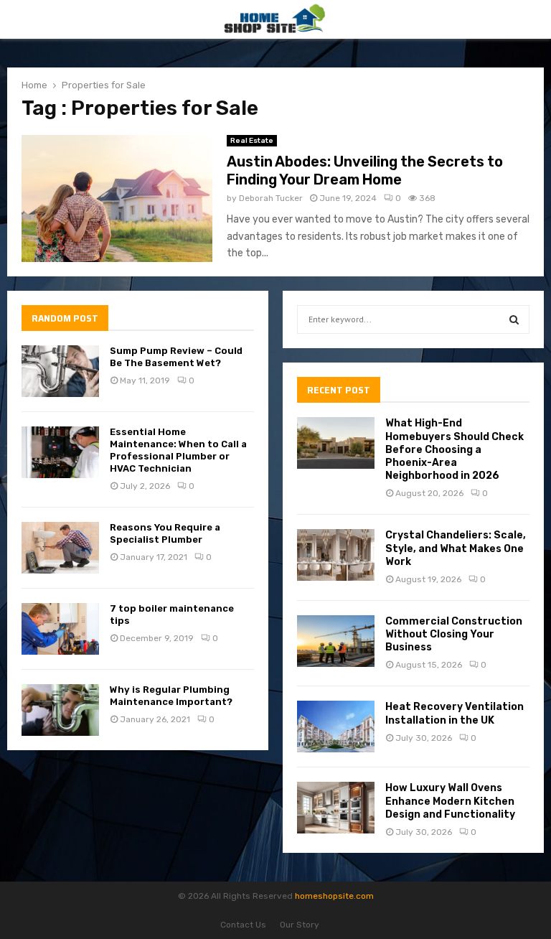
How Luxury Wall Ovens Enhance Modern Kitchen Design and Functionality (450, 801)
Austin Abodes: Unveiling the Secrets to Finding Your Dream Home (365, 170)
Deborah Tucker (271, 198)
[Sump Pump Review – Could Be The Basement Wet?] (60, 371)
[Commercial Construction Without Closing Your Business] (336, 641)
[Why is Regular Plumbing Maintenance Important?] (60, 710)
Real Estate (251, 140)
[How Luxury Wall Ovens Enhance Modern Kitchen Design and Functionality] (336, 807)
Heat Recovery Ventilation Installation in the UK (454, 713)
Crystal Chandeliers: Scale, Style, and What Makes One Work (455, 548)
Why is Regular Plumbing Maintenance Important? (171, 695)
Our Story (299, 925)
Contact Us (243, 925)
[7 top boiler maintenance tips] (60, 629)
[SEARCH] (514, 319)
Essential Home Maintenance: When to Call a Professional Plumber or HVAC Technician (178, 450)
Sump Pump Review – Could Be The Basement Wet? (176, 356)
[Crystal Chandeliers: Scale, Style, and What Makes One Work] (336, 555)
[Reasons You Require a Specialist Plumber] (60, 548)
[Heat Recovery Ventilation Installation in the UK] (336, 726)
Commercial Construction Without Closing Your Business (453, 634)
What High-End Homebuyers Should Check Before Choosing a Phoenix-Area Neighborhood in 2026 (454, 449)
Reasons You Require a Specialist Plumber (165, 533)
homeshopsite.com (334, 896)
